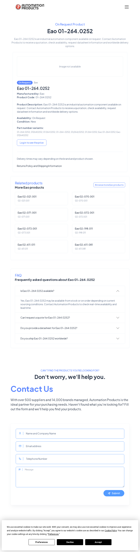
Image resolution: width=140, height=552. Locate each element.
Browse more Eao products (109, 184)
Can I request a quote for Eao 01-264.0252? (45, 317)
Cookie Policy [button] (111, 530)
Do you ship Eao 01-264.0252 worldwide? (44, 338)
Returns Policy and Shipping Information (39, 165)
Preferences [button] (53, 534)
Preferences (41, 542)
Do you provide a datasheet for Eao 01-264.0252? (48, 327)
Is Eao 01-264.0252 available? (37, 290)
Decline (70, 542)
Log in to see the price (32, 142)
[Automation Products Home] (29, 7)
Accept (98, 542)
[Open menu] (126, 7)
